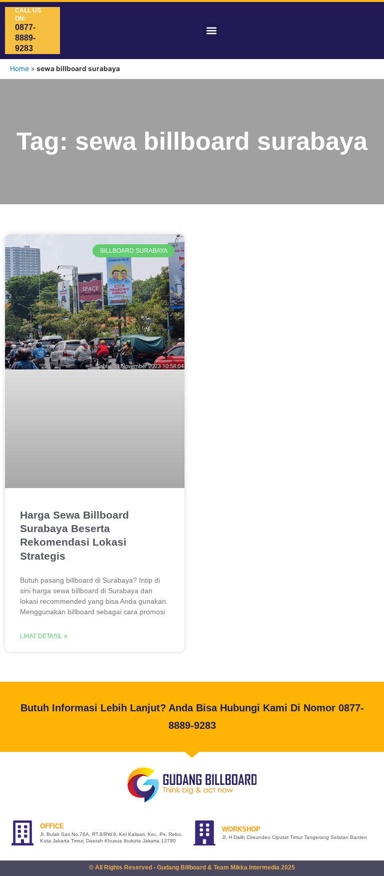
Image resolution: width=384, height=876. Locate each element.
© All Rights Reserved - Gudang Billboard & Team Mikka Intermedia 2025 (192, 867)
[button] (211, 30)
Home (19, 69)
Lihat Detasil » (44, 636)
